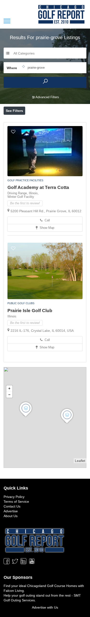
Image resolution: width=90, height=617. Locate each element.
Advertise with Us (45, 607)
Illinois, (34, 193)
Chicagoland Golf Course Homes (52, 586)
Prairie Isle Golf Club (29, 310)
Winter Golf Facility (20, 197)
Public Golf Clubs (20, 303)
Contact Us (12, 506)
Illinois (11, 316)
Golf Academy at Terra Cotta (38, 187)
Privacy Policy (14, 497)
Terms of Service (16, 501)
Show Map (46, 228)
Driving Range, (18, 193)
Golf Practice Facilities (25, 180)
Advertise (11, 511)
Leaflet (80, 461)
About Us (11, 516)
